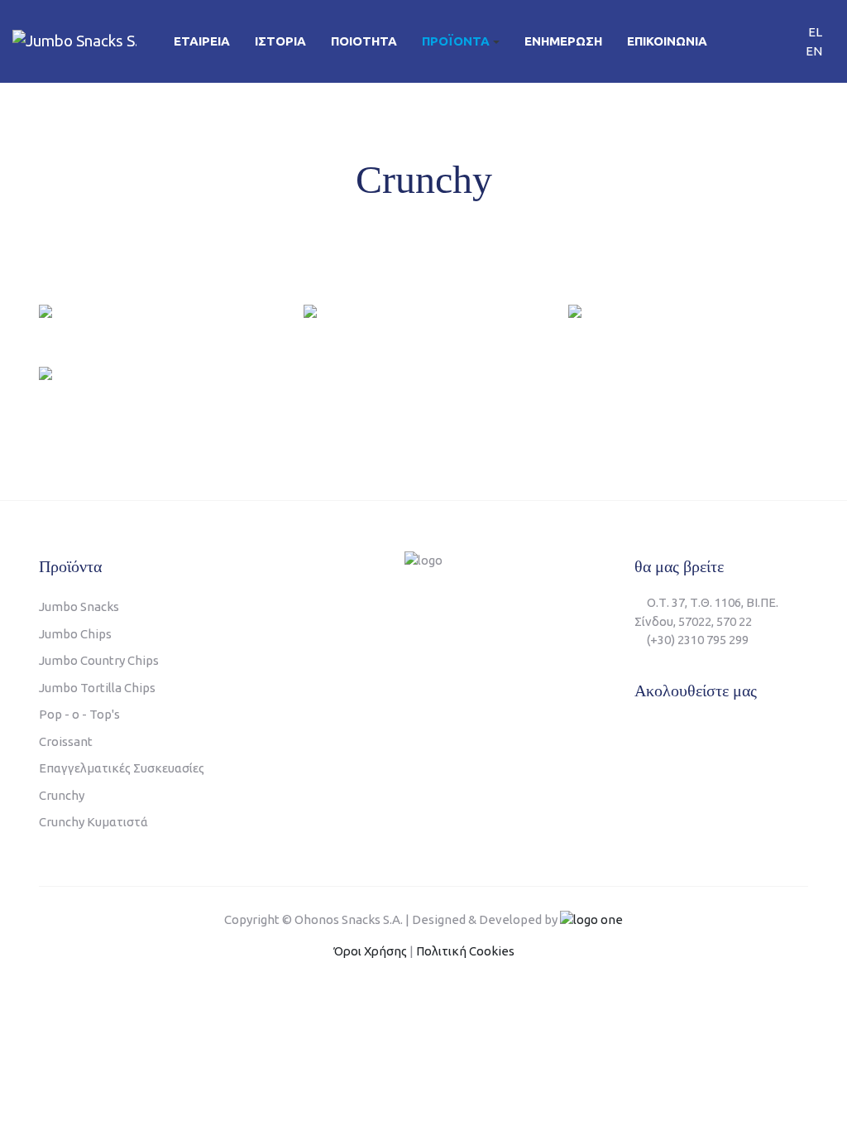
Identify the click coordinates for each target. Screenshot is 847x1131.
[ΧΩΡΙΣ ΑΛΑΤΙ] (310, 310)
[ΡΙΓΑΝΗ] (574, 310)
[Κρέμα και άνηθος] (45, 372)
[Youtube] (677, 732)
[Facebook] (642, 732)
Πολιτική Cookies (465, 951)
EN (814, 50)
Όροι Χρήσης (370, 951)
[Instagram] (711, 732)
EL (815, 32)
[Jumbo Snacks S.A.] (74, 40)
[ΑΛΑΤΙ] (45, 310)
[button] (461, 42)
